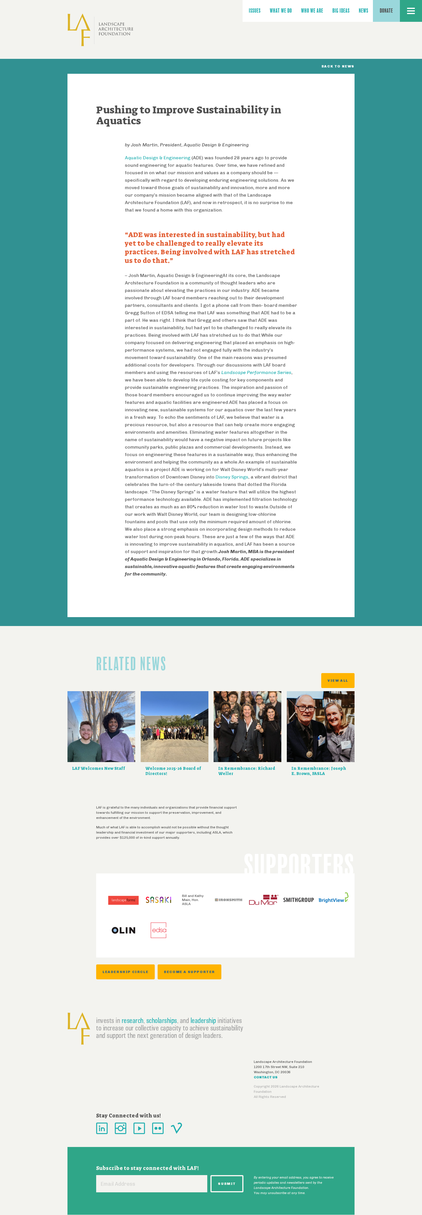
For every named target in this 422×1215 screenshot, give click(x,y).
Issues (255, 10)
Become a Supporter (189, 972)
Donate (386, 10)
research (133, 1020)
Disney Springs (232, 477)
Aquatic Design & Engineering (157, 157)
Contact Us (266, 1077)
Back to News (338, 66)
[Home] (100, 30)
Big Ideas (341, 10)
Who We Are (312, 10)
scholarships (161, 1020)
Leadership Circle (125, 972)
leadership (203, 1020)
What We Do (281, 10)
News (363, 10)
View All (338, 681)
